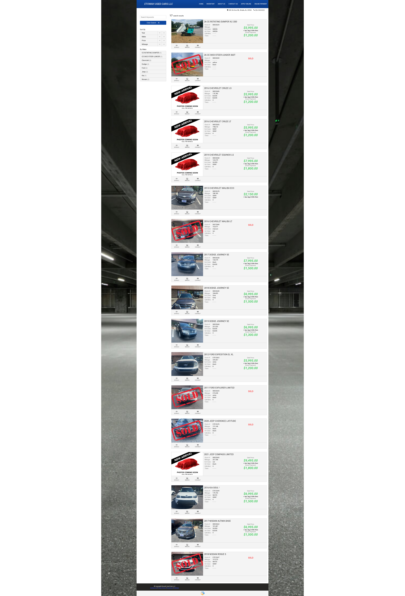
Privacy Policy (162, 588)
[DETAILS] (176, 44)
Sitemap (176, 588)
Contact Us (153, 588)
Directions (170, 588)
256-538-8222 (260, 10)
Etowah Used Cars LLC (158, 3)
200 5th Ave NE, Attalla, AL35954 (240, 10)
